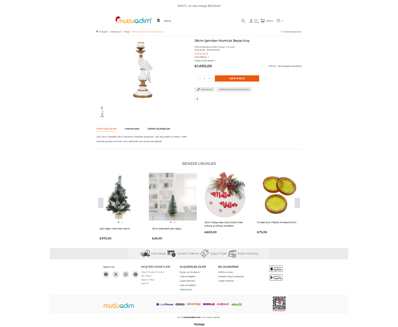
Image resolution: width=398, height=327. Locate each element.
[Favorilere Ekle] (265, 78)
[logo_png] (119, 306)
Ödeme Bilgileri (188, 276)
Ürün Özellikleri (106, 128)
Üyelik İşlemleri (187, 281)
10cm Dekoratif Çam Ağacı (166, 228)
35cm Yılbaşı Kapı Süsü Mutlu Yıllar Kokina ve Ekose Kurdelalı (223, 224)
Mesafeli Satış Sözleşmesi (231, 276)
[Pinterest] (135, 274)
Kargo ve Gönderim (190, 272)
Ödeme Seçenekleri (159, 128)
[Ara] (243, 21)
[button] (118, 222)
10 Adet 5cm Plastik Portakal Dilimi (276, 222)
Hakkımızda (186, 289)
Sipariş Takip (147, 279)
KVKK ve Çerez (225, 272)
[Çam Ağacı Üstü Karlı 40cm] (120, 197)
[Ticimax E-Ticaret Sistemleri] (199, 324)
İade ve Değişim (188, 285)
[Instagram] (125, 274)
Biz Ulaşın (146, 275)
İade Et (145, 283)
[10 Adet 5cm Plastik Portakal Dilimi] (278, 194)
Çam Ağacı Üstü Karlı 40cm (115, 228)
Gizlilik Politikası (226, 281)
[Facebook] (106, 274)
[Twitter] (115, 274)
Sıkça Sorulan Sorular (152, 272)
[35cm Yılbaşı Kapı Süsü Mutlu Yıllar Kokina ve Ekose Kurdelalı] (225, 194)
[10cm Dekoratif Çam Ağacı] (173, 197)
